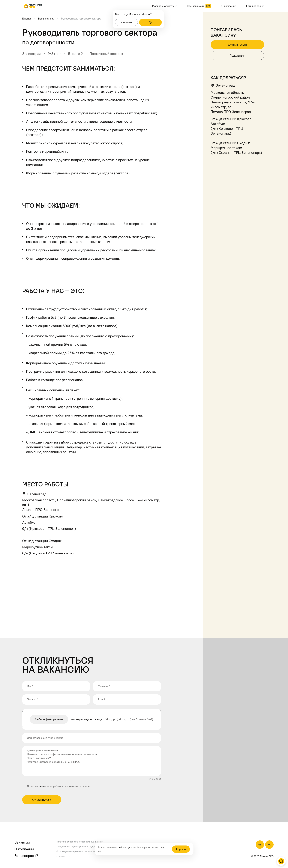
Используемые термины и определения (77, 851)
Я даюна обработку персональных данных (59, 786)
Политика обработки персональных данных (79, 841)
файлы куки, (125, 847)
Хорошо (181, 849)
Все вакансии (46, 18)
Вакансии (22, 842)
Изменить (126, 22)
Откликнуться (41, 800)
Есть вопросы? (26, 855)
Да (150, 22)
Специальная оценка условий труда (75, 846)
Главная (27, 18)
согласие (40, 786)
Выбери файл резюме (49, 719)
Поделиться (237, 55)
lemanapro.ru (63, 855)
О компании (24, 849)
